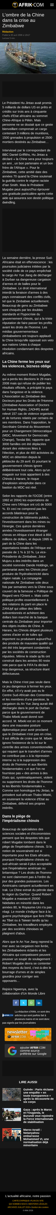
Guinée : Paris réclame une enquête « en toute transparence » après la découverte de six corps (38, 1095)
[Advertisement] (28, 89)
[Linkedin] (39, 1003)
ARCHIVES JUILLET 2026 (19, 1207)
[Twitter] (23, 1003)
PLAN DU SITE (37, 1201)
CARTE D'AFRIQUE (20, 1201)
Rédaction (7, 31)
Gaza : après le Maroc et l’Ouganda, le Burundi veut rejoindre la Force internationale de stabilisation (38, 1116)
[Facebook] (16, 1003)
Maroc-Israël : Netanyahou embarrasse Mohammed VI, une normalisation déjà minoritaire (36, 1137)
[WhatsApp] (31, 1003)
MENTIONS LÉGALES (37, 1204)
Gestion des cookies (40, 1207)
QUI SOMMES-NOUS (18, 1204)
